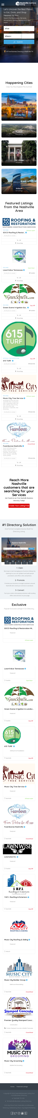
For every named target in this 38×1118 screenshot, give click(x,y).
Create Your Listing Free (19, 506)
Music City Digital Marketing (26, 1108)
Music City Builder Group (15, 980)
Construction (13, 1025)
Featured (12, 633)
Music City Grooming (13, 1061)
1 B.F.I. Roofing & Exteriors (16, 897)
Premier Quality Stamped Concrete (20, 1020)
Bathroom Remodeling (16, 984)
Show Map (19, 243)
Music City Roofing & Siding (16, 939)
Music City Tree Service (13, 398)
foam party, (12, 452)
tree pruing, (14, 404)
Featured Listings (22, 1086)
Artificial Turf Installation (17, 751)
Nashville (32, 363)
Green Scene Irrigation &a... (15, 307)
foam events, (7, 449)
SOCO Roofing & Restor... (14, 232)
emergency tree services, (11, 400)
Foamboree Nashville (12, 446)
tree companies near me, (10, 403)
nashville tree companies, (11, 402)
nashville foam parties (10, 454)
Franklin (32, 273)
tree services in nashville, (9, 406)
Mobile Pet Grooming (16, 1065)
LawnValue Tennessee (13, 270)
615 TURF (7, 361)
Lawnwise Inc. (10, 857)
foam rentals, (7, 454)
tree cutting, (7, 404)
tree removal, (7, 406)
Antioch (8, 951)
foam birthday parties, (10, 448)
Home (12, 1086)
